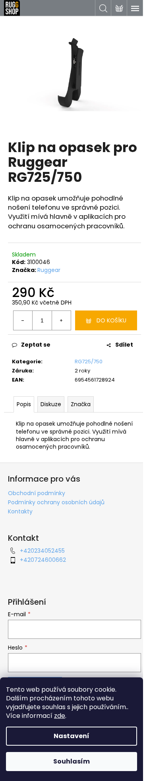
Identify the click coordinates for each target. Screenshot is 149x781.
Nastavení (71, 736)
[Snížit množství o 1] (23, 320)
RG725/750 (89, 361)
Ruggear (48, 270)
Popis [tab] (24, 404)
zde (59, 715)
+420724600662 (43, 560)
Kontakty (20, 511)
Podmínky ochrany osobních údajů (56, 502)
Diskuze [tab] (51, 404)
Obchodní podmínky (36, 493)
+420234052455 (42, 551)
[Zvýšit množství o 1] (61, 320)
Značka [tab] (81, 404)
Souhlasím (71, 761)
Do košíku (111, 320)
